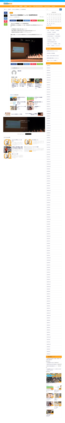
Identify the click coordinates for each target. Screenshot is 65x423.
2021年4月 (48, 89)
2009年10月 (49, 286)
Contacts (53, 6)
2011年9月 (48, 238)
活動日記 (25, 6)
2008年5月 (48, 327)
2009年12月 (49, 281)
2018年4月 (48, 135)
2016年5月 (48, 178)
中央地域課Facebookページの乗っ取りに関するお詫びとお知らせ (54, 370)
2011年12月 (48, 236)
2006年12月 (49, 344)
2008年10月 (49, 315)
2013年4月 (48, 212)
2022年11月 (48, 72)
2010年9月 (48, 262)
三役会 (49, 45)
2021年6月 (48, 84)
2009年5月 (48, 298)
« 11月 (48, 25)
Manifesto (16, 6)
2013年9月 (48, 202)
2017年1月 (48, 159)
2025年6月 (48, 65)
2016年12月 (49, 161)
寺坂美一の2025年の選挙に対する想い (53, 55)
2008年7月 (48, 322)
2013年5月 (48, 209)
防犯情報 (58, 34)
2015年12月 (49, 190)
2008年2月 (48, 334)
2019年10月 (49, 113)
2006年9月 (48, 346)
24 (53, 21)
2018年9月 (48, 132)
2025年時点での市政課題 (51, 53)
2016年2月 (48, 185)
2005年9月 (48, 351)
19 (58, 19)
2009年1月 (48, 308)
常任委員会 (49, 32)
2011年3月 (48, 250)
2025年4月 (48, 70)
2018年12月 (49, 125)
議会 (48, 30)
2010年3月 (48, 274)
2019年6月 (48, 118)
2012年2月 (48, 231)
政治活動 (54, 32)
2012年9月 (48, 221)
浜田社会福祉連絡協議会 (51, 34)
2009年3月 (48, 303)
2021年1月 (48, 94)
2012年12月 (49, 219)
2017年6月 (48, 147)
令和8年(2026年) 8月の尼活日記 (52, 364)
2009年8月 (48, 291)
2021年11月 (48, 77)
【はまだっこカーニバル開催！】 (52, 60)
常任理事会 (52, 30)
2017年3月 (48, 154)
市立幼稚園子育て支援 (50, 362)
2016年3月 (48, 183)
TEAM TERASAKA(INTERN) (38, 6)
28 (47, 23)
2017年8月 (48, 142)
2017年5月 (48, 149)
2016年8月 (48, 171)
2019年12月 (49, 108)
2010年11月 (48, 260)
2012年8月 (48, 224)
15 (49, 19)
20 (60, 19)
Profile (11, 6)
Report (30, 6)
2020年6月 (48, 101)
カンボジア (58, 45)
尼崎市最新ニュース (51, 356)
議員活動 (58, 30)
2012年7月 (48, 226)
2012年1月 (48, 233)
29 (49, 23)
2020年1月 (48, 106)
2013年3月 (48, 214)
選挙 (59, 43)
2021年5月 (48, 87)
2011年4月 (48, 248)
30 (51, 23)
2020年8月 (48, 96)
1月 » (50, 25)
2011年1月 (48, 255)
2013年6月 (48, 207)
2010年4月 (48, 272)
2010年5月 (48, 269)
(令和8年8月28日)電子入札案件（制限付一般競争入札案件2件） (54, 359)
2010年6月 (48, 267)
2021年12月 (49, 75)
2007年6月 (48, 339)
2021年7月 (48, 82)
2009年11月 (48, 284)
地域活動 (55, 43)
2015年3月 (48, 195)
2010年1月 (48, 279)
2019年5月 (48, 120)
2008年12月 (49, 310)
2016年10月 (49, 166)
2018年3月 (48, 137)
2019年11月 (48, 111)
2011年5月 (48, 245)
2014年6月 (48, 197)
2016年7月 (48, 173)
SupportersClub (47, 6)
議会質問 (21, 6)
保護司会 (53, 45)
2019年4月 (48, 123)
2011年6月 (48, 243)
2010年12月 (49, 257)
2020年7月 (48, 99)
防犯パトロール (50, 43)
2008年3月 (48, 332)
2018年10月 (49, 130)
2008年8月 (48, 320)
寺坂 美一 (20, 70)
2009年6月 (48, 296)
